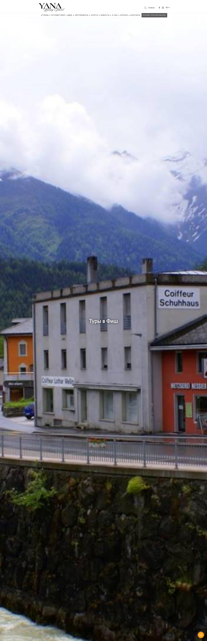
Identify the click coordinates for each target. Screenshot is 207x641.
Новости (105, 15)
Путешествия (58, 15)
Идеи (69, 15)
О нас (115, 15)
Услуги (94, 15)
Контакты (135, 15)
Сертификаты (81, 15)
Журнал (124, 15)
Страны (45, 15)
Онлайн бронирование (154, 15)
